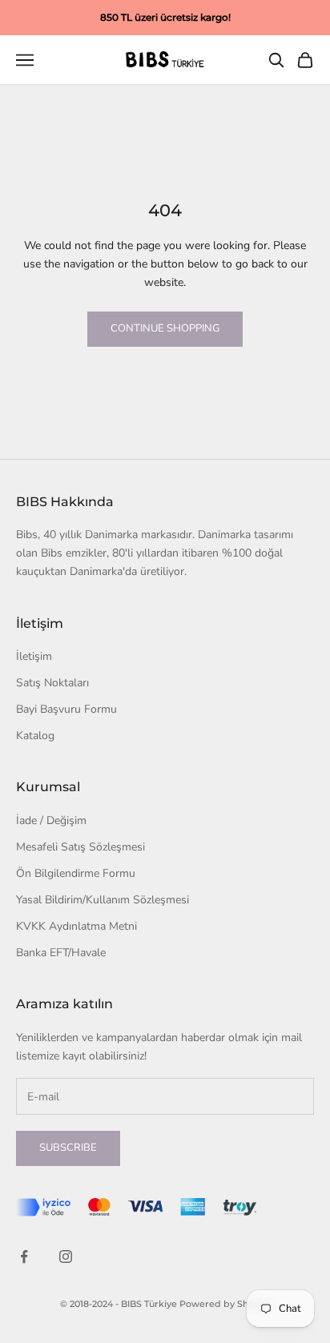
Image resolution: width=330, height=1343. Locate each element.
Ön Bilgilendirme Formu (75, 873)
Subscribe (68, 1147)
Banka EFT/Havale (61, 952)
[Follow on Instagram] (66, 1257)
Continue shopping (165, 328)
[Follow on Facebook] (24, 1257)
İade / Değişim (51, 820)
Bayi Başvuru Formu (66, 709)
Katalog (35, 735)
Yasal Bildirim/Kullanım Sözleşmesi (102, 899)
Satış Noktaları (52, 682)
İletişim (34, 656)
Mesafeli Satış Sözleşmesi (80, 846)
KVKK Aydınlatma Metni (76, 926)
